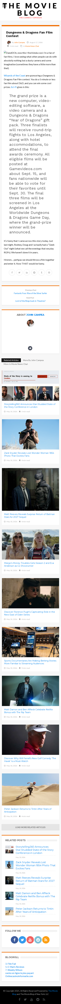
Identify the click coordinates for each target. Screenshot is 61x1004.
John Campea (19, 42)
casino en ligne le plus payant (19, 973)
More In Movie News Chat (16, 364)
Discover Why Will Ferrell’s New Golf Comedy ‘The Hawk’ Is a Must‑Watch (30, 760)
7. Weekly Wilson (13, 970)
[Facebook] (18, 999)
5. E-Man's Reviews (14, 966)
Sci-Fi (14, 87)
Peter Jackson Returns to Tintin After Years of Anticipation (27, 810)
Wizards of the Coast (14, 75)
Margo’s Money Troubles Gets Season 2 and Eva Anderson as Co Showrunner (29, 564)
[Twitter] (24, 999)
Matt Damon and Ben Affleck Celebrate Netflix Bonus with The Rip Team (28, 711)
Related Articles (11, 360)
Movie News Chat (32, 46)
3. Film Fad (10, 963)
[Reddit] (36, 999)
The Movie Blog (30, 9)
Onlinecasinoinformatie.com (19, 976)
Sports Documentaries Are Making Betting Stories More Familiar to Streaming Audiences (30, 662)
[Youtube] (30, 999)
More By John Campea (33, 360)
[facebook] (12, 272)
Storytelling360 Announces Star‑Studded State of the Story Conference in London (29, 405)
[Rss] (42, 999)
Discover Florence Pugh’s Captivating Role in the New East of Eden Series (29, 613)
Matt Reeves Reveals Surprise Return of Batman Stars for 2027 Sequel (29, 515)
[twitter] (19, 272)
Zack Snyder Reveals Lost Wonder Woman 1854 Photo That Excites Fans (29, 454)
